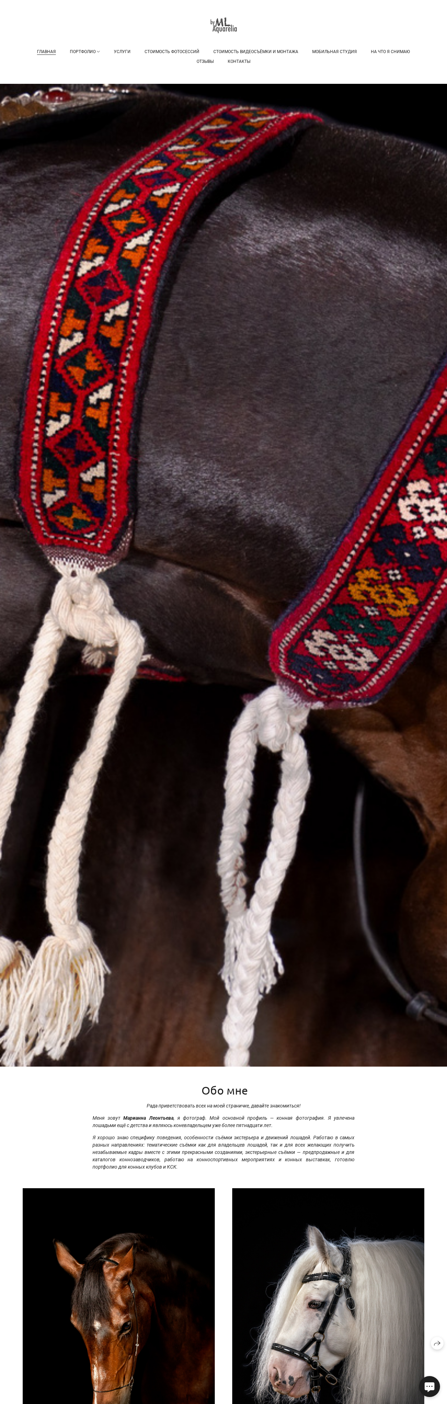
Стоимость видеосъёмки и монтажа (255, 51)
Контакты (239, 61)
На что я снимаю (390, 51)
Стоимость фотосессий (172, 51)
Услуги (122, 51)
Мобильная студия (334, 51)
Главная (46, 51)
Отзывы (205, 61)
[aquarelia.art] (224, 25)
